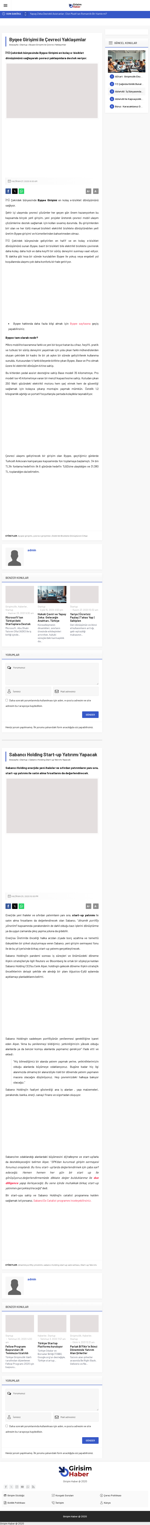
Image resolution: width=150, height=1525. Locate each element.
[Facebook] (6, 1487)
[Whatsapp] (28, 1487)
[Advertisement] (52, 148)
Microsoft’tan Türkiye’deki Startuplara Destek (18, 621)
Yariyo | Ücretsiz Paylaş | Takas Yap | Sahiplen (82, 617)
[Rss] (33, 1487)
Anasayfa (13, 44)
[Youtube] (22, 1487)
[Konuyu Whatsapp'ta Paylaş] (21, 191)
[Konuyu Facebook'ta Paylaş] (8, 191)
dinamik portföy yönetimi (30, 1265)
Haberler (22, 606)
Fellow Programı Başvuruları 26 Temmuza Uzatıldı (16, 1350)
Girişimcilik (11, 606)
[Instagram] (17, 1487)
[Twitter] (11, 1487)
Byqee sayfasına (80, 323)
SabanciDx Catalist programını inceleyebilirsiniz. (62, 1200)
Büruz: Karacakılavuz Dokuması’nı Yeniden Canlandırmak (128, 106)
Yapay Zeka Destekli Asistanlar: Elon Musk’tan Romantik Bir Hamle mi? (68, 13)
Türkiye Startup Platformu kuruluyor (50, 1344)
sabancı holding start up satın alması (62, 1265)
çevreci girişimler (42, 535)
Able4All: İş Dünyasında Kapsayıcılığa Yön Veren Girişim (128, 91)
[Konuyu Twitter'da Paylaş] (15, 191)
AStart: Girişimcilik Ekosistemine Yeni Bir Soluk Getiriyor (128, 76)
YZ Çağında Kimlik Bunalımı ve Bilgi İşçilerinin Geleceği (128, 83)
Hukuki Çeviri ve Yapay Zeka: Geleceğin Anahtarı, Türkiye (52, 617)
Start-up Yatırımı (88, 1265)
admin (31, 550)
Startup (23, 44)
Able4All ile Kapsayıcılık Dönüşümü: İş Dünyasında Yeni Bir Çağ (128, 98)
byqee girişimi (25, 535)
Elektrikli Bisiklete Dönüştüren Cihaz (69, 535)
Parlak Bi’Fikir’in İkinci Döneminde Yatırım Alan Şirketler (83, 1350)
